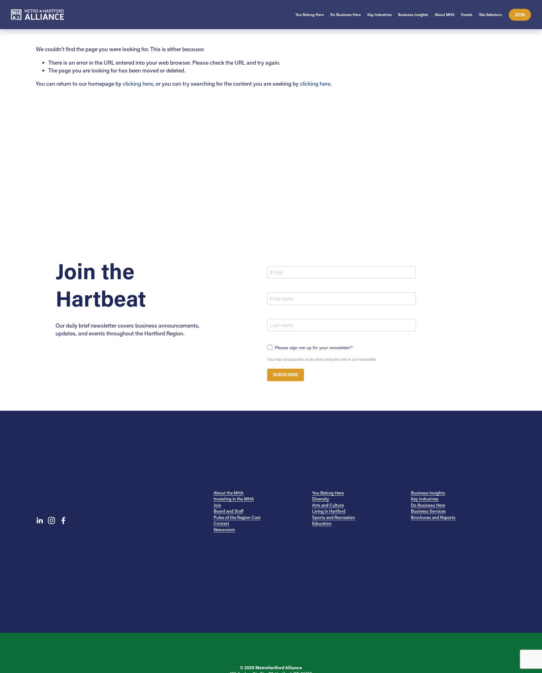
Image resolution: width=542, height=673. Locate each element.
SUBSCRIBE (285, 374)
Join (520, 15)
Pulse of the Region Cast (237, 517)
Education (322, 523)
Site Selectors (490, 14)
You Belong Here (328, 493)
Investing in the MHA (234, 499)
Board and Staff (228, 511)
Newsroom (224, 529)
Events (466, 14)
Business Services (428, 511)
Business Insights (428, 493)
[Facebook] (63, 520)
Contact (221, 523)
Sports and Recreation (333, 517)
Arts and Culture (328, 505)
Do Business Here (428, 505)
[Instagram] (51, 520)
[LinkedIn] (39, 520)
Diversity (320, 499)
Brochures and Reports (433, 517)
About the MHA (228, 493)
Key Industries (424, 499)
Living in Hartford (328, 511)
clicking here (138, 83)
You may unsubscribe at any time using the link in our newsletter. (322, 359)
